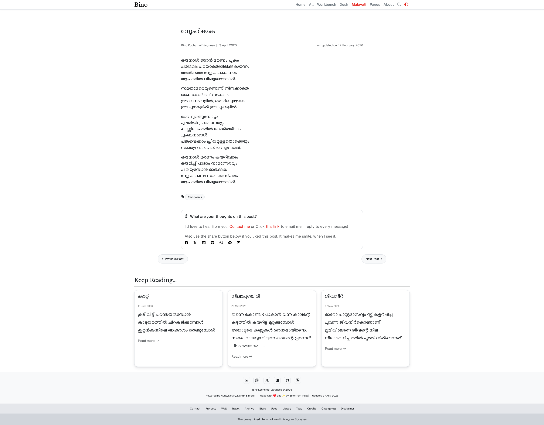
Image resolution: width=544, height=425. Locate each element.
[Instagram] (256, 380)
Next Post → (374, 259)
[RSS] (297, 380)
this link (273, 226)
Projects (210, 408)
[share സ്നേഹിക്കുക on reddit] (212, 243)
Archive (249, 408)
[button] (406, 4)
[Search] (399, 4)
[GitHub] (287, 380)
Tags (299, 408)
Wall (224, 408)
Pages (375, 4)
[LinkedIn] (277, 380)
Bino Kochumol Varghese (267, 389)
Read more (147, 341)
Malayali (359, 4)
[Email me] (246, 380)
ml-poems (196, 196)
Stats (262, 408)
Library (286, 408)
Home (301, 4)
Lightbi (241, 395)
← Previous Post (173, 259)
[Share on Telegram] (230, 243)
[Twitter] (267, 380)
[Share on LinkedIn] (203, 243)
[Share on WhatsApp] (221, 243)
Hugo (224, 395)
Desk (344, 4)
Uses (274, 408)
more (251, 395)
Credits (311, 408)
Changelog (329, 408)
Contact (195, 408)
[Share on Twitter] (195, 243)
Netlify (232, 395)
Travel (235, 408)
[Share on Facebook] (186, 243)
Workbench (326, 4)
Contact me (240, 226)
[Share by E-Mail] (238, 243)
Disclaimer (347, 408)
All (311, 4)
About (389, 4)
